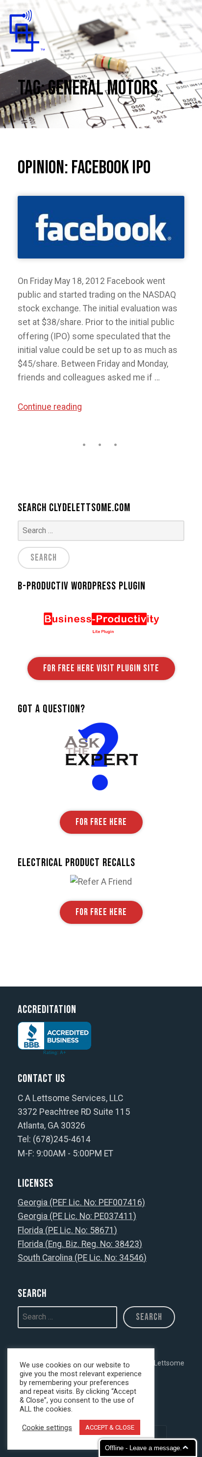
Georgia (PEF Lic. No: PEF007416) (81, 1202)
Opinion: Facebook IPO (84, 167)
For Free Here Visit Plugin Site (101, 668)
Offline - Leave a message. (143, 1448)
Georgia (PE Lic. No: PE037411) (77, 1216)
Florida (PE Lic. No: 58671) (67, 1230)
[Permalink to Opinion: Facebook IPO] (101, 227)
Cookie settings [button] (47, 1427)
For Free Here (101, 822)
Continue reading (50, 407)
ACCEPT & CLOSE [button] (109, 1427)
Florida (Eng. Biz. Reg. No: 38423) (80, 1244)
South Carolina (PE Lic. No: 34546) (82, 1258)
